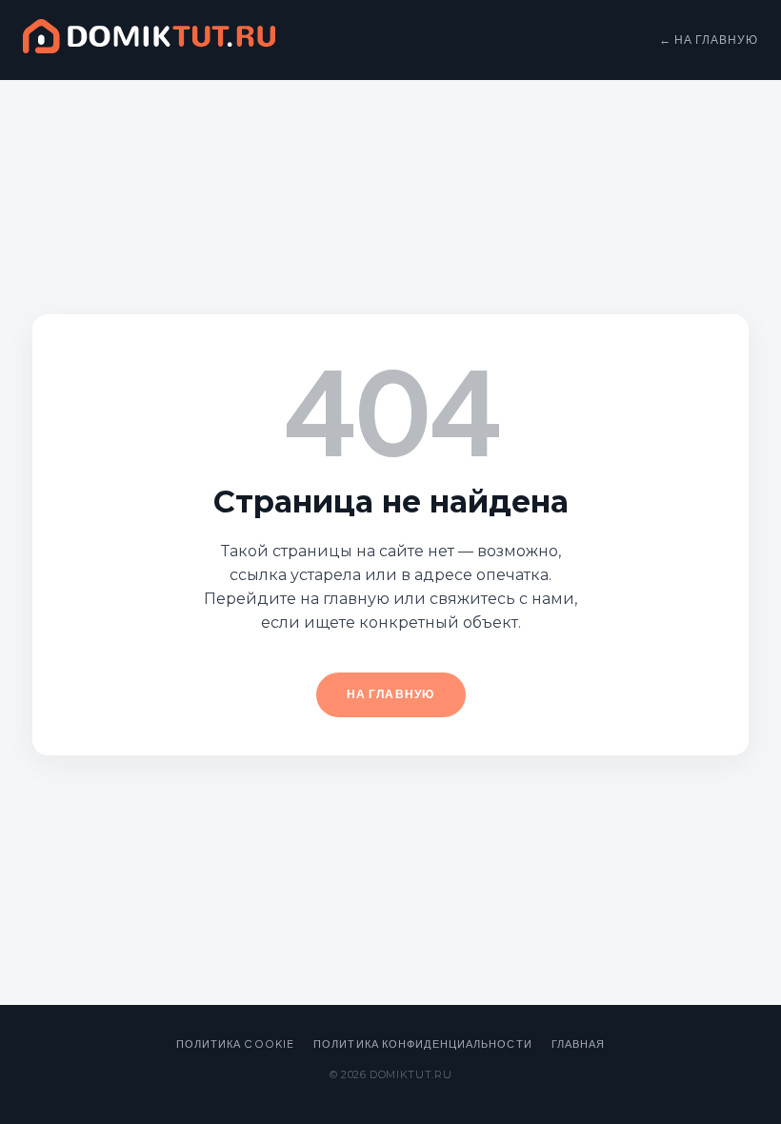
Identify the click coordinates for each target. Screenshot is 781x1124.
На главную (391, 694)
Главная (578, 1043)
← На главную (708, 39)
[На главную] (149, 40)
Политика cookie (235, 1043)
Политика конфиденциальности (422, 1043)
